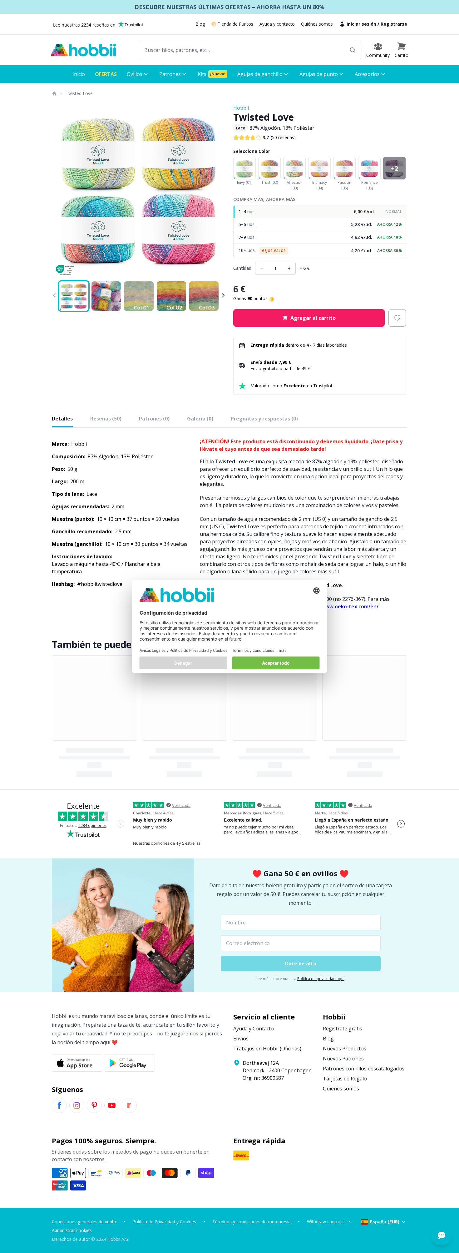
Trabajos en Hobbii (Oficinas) (267, 1048)
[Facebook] (59, 1105)
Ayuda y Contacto (253, 1028)
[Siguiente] (217, 191)
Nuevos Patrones (343, 1058)
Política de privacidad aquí (320, 978)
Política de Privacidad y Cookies (164, 1222)
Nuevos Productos (344, 1048)
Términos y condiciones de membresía (251, 1222)
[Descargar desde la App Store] (77, 1063)
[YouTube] (111, 1105)
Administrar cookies (72, 1230)
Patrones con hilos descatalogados (363, 1068)
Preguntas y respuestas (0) (264, 418)
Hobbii (241, 107)
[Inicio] (54, 93)
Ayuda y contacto (277, 24)
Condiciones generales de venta (84, 1222)
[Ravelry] (129, 1105)
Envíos (241, 1038)
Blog (200, 24)
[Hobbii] (83, 50)
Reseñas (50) (105, 418)
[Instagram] (76, 1105)
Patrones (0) (154, 418)
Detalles (62, 418)
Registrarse (394, 24)
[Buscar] (352, 50)
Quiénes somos (317, 24)
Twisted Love (79, 93)
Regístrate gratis (342, 1028)
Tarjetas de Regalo (345, 1078)
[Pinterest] (94, 1105)
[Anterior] (60, 191)
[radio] (320, 211)
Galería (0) (200, 418)
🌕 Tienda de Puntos (232, 24)
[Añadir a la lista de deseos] (397, 318)
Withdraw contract (325, 1222)
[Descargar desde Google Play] (130, 1063)
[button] (401, 50)
